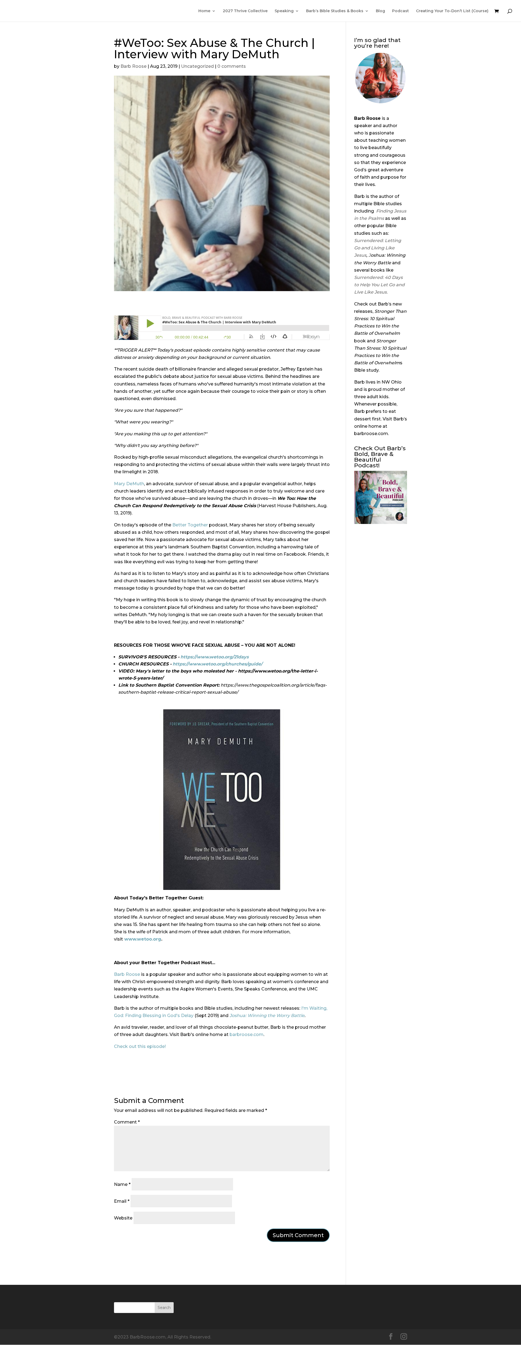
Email (121, 1201)
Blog (380, 11)
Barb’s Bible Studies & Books (334, 11)
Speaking (284, 11)
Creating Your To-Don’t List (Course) (452, 11)
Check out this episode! (140, 1046)
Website (123, 1218)
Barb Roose (133, 66)
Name (122, 1184)
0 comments (231, 66)
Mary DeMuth (129, 483)
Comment (127, 1122)
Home (204, 11)
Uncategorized (197, 66)
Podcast (400, 11)
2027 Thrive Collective (245, 11)
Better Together (190, 524)
